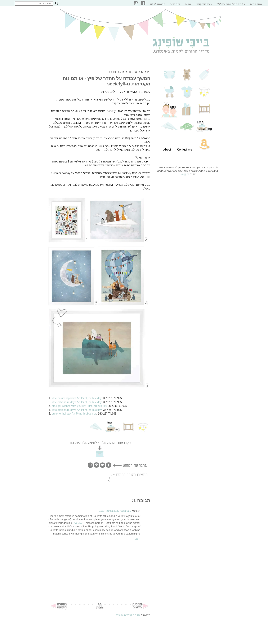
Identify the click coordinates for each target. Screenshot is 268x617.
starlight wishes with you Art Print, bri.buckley (79, 405)
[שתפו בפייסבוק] (109, 467)
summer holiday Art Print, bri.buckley (74, 413)
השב (137, 538)
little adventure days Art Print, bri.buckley (77, 402)
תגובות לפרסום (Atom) (128, 615)
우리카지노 (79, 523)
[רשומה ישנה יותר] (59, 609)
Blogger (184, 174)
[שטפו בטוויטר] (102, 467)
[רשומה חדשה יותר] (140, 609)
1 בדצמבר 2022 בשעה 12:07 (115, 510)
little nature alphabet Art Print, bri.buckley (77, 398)
